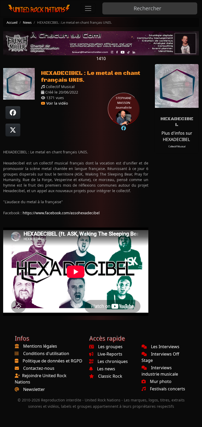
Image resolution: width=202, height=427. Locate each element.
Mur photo (160, 381)
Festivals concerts (167, 389)
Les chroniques (113, 361)
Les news (106, 369)
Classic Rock (110, 376)
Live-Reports (110, 354)
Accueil (12, 22)
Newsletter (34, 389)
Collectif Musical (176, 146)
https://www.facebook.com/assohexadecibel (61, 212)
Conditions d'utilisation (46, 353)
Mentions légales (40, 346)
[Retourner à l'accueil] (39, 8)
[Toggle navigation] (88, 8)
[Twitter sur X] (13, 130)
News (27, 22)
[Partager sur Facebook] (13, 112)
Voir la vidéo (56, 103)
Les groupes (110, 347)
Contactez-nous (38, 368)
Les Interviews (165, 347)
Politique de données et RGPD (52, 361)
